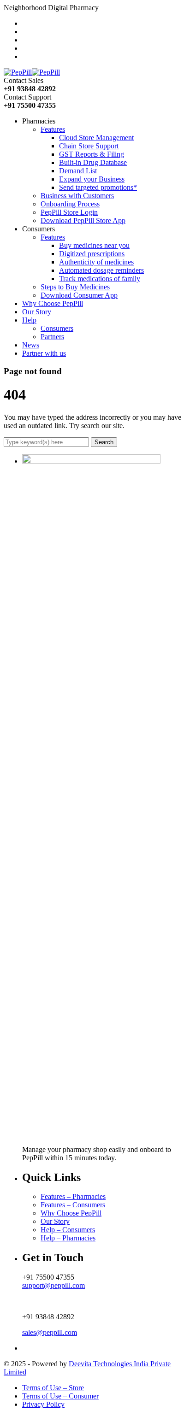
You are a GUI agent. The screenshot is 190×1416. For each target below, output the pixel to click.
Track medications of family (99, 278)
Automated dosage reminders (101, 270)
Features (53, 129)
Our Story (55, 1221)
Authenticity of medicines (96, 262)
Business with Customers (77, 196)
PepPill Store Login (69, 212)
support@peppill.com (53, 1285)
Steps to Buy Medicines (75, 287)
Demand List (78, 171)
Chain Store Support (89, 146)
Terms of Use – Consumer (60, 1396)
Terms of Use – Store (53, 1388)
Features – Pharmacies (73, 1196)
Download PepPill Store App (83, 220)
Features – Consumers (73, 1205)
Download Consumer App (79, 295)
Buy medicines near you (94, 245)
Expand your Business (92, 179)
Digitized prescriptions (92, 254)
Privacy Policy (43, 1404)
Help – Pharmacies (68, 1238)
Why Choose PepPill (71, 1213)
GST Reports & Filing (91, 154)
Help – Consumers (68, 1230)
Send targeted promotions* (98, 187)
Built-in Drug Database (93, 162)
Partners (52, 337)
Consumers (57, 328)
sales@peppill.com (49, 1332)
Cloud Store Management (96, 137)
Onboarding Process (70, 204)
